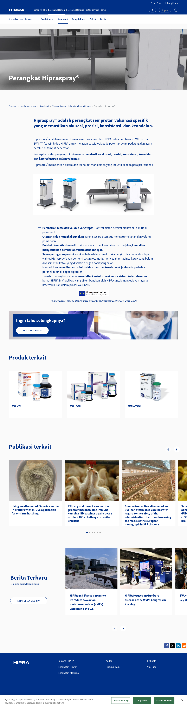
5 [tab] (97, 532)
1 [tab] (87, 532)
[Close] (182, 700)
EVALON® (75, 406)
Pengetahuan (78, 19)
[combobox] (152, 10)
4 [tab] (94, 532)
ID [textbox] (152, 10)
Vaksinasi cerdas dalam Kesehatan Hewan (71, 106)
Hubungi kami (171, 3)
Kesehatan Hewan (56, 9)
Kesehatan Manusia (75, 9)
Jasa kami (63, 19)
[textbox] (165, 10)
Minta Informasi (32, 330)
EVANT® (16, 406)
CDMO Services (92, 9)
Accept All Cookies (164, 700)
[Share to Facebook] (166, 645)
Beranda (13, 106)
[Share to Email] (184, 645)
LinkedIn (151, 661)
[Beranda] (20, 10)
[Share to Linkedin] (178, 645)
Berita (103, 19)
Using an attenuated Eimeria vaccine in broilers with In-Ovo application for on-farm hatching (35, 509)
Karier (103, 9)
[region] (93, 700)
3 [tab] (92, 532)
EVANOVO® (134, 406)
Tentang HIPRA (40, 9)
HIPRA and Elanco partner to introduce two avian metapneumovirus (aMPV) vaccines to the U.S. (88, 602)
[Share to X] (172, 645)
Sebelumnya (168, 449)
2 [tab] (89, 532)
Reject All (142, 700)
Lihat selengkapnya (28, 600)
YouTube (151, 667)
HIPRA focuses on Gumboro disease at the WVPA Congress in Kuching (145, 600)
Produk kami (47, 19)
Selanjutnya (177, 449)
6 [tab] (100, 532)
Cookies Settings (121, 700)
